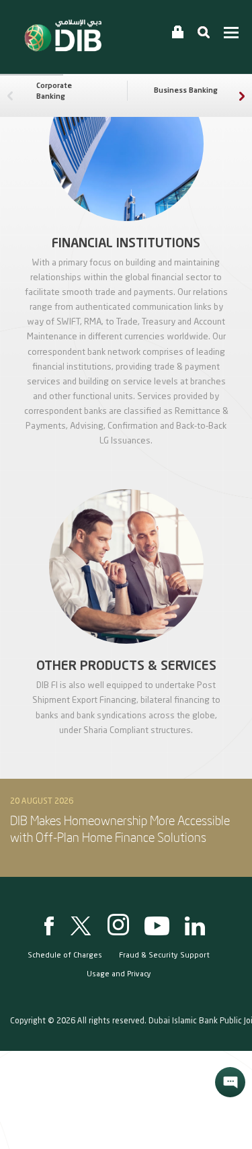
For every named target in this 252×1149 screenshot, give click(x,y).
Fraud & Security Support (164, 956)
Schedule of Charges (65, 956)
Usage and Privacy (119, 974)
